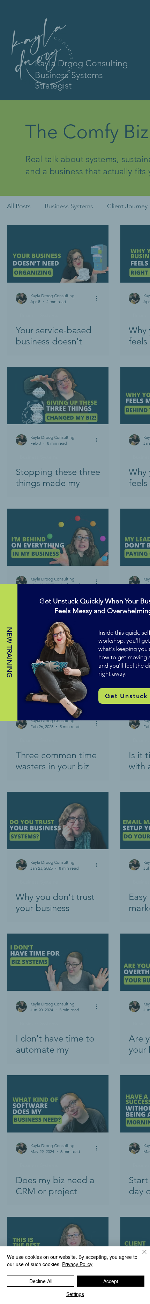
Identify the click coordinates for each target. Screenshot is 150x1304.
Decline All (40, 1281)
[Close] (140, 1256)
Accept (110, 1281)
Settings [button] (75, 1293)
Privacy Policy (77, 1264)
